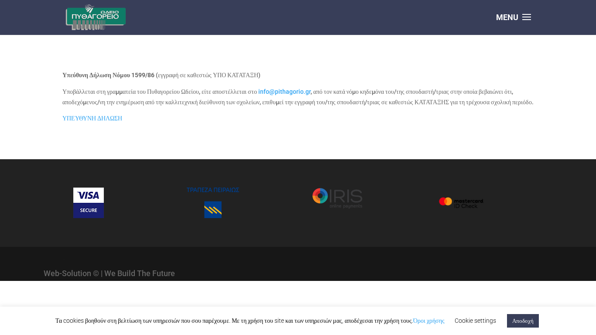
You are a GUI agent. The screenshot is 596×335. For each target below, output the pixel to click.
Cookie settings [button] (475, 320)
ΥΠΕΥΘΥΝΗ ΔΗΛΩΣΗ (92, 118)
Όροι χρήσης (429, 320)
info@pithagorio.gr (284, 91)
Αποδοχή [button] (523, 321)
